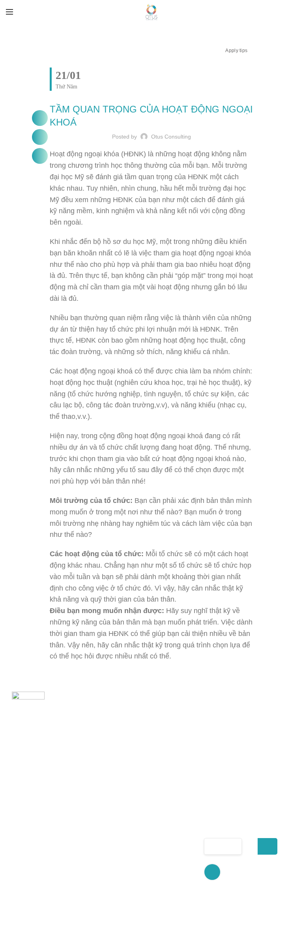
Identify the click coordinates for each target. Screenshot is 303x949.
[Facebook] (40, 118)
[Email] (40, 156)
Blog (97, 889)
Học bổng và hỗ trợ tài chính (170, 847)
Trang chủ (105, 790)
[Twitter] (40, 137)
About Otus (107, 804)
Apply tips (236, 50)
